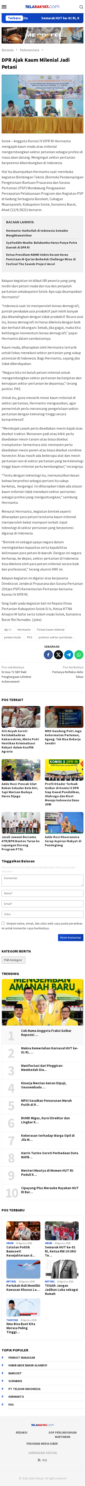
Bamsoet (15, 1373)
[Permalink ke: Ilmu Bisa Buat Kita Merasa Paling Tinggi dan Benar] (23, 1307)
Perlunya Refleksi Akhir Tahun (67, 672)
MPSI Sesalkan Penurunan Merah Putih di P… (46, 1103)
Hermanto (24, 629)
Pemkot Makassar (21, 1358)
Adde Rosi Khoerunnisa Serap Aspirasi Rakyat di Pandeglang (63, 841)
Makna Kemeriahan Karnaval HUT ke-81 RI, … (49, 1050)
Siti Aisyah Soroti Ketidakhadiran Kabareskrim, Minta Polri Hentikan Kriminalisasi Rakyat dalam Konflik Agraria (20, 741)
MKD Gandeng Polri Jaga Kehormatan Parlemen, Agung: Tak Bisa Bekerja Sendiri (63, 737)
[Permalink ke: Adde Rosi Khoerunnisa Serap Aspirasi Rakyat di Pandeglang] (64, 823)
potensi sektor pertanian (55, 637)
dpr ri (7, 629)
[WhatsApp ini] (78, 654)
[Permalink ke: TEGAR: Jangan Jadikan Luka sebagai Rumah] (62, 1269)
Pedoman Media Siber (42, 1444)
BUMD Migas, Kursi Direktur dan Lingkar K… (45, 1120)
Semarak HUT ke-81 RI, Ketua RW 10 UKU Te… (60, 1251)
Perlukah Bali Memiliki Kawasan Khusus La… (23, 1288)
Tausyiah (12, 1320)
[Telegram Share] (68, 654)
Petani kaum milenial (50, 629)
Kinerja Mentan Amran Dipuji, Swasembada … (43, 1085)
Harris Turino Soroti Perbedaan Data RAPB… (49, 1155)
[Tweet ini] (58, 654)
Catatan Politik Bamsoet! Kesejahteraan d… (20, 1251)
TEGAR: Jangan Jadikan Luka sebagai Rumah (61, 1290)
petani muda (12, 637)
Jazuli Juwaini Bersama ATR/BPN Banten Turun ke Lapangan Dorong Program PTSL (21, 843)
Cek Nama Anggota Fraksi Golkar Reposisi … (46, 1033)
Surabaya (15, 1381)
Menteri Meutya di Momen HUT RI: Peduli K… (47, 1173)
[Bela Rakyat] (42, 6)
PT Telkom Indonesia (24, 1389)
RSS (44, 1460)
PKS (29, 637)
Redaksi (21, 1432)
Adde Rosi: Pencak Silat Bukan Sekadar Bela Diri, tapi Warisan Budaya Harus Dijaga (20, 790)
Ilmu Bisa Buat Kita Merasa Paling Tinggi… (20, 1328)
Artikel (11, 1281)
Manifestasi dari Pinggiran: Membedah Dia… (42, 1068)
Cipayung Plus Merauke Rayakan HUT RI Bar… (50, 1190)
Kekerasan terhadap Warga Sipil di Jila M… (48, 1138)
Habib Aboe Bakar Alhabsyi (27, 1365)
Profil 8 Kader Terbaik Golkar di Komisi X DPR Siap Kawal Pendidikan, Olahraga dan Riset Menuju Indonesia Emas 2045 (62, 794)
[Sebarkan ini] (48, 654)
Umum (10, 1243)
